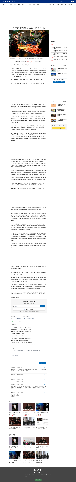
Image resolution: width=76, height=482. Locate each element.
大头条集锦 (18, 318)
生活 (62, 4)
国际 (19, 4)
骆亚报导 (23, 318)
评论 (23, 4)
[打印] (23, 65)
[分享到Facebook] (12, 65)
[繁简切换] (28, 65)
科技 (50, 4)
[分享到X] (17, 65)
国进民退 (28, 316)
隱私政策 (37, 311)
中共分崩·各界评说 (30, 318)
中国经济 (19, 24)
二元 (24, 316)
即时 (7, 4)
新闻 (12, 24)
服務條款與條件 (33, 311)
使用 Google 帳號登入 (29, 309)
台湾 (26, 4)
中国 (11, 4)
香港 (30, 4)
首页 (4, 4)
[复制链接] (20, 65)
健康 (34, 4)
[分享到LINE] (15, 65)
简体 (14, 1)
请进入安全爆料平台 (59, 81)
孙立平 (15, 316)
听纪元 (42, 4)
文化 (58, 4)
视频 (38, 4)
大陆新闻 (15, 24)
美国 (15, 4)
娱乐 (54, 4)
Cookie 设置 (38, 479)
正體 (12, 1)
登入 (72, 1)
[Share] (9, 415)
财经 (46, 4)
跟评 (44, 367)
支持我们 (59, 128)
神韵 (65, 4)
